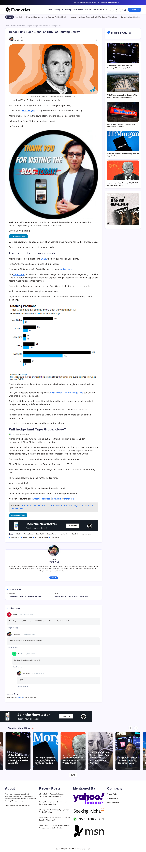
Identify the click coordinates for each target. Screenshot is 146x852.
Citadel (18, 534)
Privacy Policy (112, 794)
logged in (19, 697)
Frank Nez (20, 38)
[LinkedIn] (121, 10)
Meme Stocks (27, 537)
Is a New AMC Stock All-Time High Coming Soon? (72, 596)
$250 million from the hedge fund (66, 392)
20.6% (44, 259)
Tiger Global (55, 537)
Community (21, 26)
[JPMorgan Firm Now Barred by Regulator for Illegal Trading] (123, 141)
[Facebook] (112, 10)
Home (7, 26)
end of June (66, 269)
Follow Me (53, 577)
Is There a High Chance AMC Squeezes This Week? (25, 596)
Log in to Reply (13, 628)
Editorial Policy (112, 798)
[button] (125, 10)
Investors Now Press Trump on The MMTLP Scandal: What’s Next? (68, 17)
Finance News (28, 534)
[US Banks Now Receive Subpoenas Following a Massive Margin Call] (123, 53)
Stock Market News (41, 537)
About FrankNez (113, 803)
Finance (13, 26)
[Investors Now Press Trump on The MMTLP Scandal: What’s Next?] (123, 170)
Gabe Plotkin (40, 534)
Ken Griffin (75, 534)
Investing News (64, 534)
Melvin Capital (15, 537)
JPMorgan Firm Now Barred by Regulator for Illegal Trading (21, 17)
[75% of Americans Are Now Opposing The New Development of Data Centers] (123, 82)
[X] (116, 10)
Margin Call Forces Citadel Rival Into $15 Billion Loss (108, 760)
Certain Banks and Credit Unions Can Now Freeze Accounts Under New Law (80, 757)
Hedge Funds (51, 534)
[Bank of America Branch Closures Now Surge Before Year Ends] (123, 112)
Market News (86, 534)
